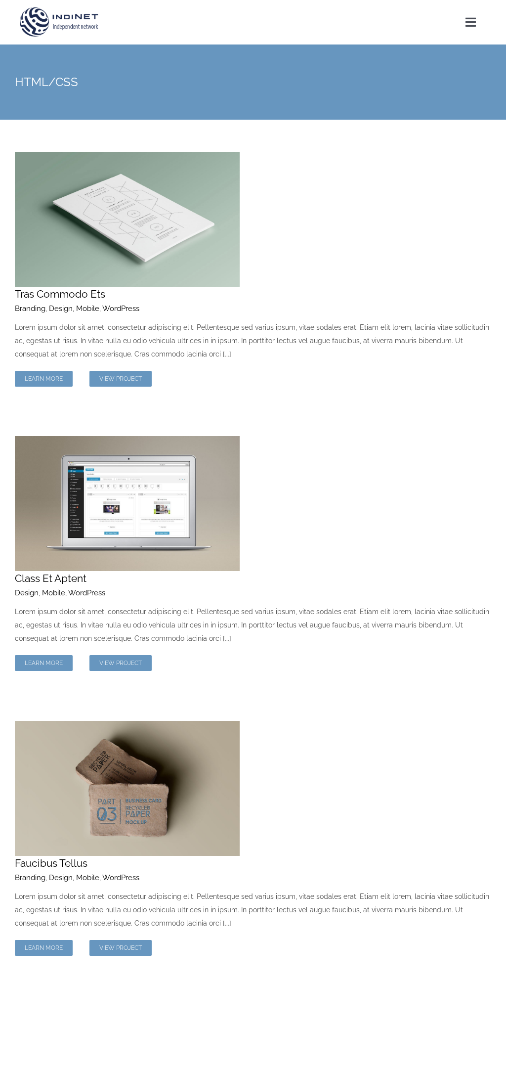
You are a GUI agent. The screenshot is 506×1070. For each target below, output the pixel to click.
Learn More (44, 378)
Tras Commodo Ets (60, 294)
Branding (30, 308)
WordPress (120, 308)
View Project (120, 378)
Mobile (87, 308)
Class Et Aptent (50, 578)
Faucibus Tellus (51, 863)
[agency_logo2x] (60, 11)
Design (61, 308)
